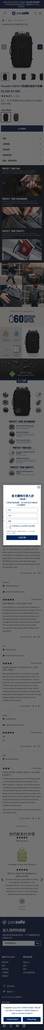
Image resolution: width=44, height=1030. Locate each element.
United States (12, 1019)
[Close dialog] (39, 487)
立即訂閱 (22, 537)
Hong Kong (31, 1019)
